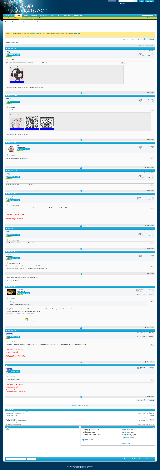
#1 (153, 48)
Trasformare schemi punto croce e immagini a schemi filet (20, 412)
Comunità (24, 17)
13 (153, 291)
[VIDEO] (129, 434)
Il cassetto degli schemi (28, 21)
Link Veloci (39, 17)
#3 (153, 142)
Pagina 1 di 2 (140, 39)
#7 (153, 251)
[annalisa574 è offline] (11, 292)
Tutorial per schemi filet (12, 423)
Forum (18, 15)
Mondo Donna (9, 15)
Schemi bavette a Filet (11, 415)
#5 (153, 193)
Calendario (19, 17)
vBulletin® (80, 465)
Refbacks (84, 441)
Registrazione (149, 1)
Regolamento (43, 15)
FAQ (15, 17)
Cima (152, 458)
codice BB (125, 429)
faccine (125, 431)
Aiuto (141, 1)
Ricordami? (123, 3)
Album (26, 15)
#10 (153, 364)
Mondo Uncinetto (16, 21)
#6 (153, 228)
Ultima (151, 39)
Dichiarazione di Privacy (145, 458)
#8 (153, 286)
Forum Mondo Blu (128, 458)
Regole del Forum (125, 443)
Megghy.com (78, 15)
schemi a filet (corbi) (11, 419)
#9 (153, 330)
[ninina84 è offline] (11, 148)
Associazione (67, 15)
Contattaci (121, 458)
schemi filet (15, 42)
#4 (153, 170)
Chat (59, 15)
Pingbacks (84, 439)
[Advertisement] (38, 27)
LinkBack (139, 45)
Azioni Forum (32, 17)
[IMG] (128, 432)
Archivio (136, 458)
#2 (153, 95)
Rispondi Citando (150, 92)
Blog (52, 15)
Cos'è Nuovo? (34, 15)
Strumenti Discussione (148, 45)
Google (9, 429)
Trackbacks (125, 437)
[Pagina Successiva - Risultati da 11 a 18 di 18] (148, 39)
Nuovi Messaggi (9, 17)
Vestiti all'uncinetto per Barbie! (79, 405)
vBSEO (84, 467)
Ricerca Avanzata (151, 17)
